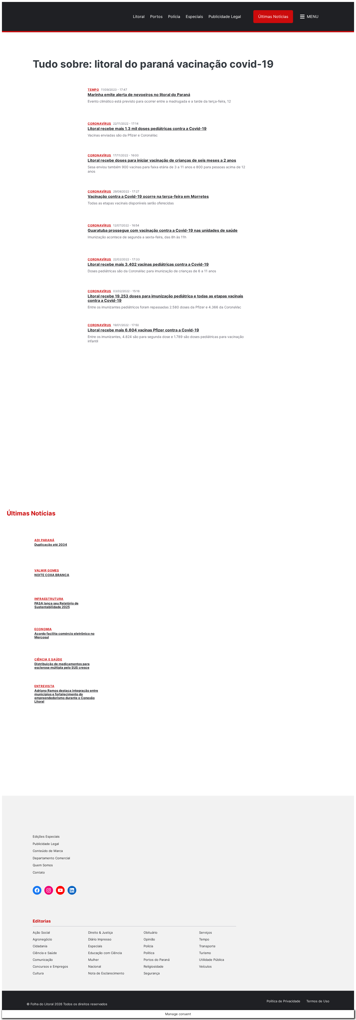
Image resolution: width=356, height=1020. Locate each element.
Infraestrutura (48, 599)
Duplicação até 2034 (50, 544)
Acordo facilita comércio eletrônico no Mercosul (64, 635)
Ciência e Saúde (48, 659)
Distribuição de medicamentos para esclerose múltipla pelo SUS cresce (62, 665)
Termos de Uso (317, 1001)
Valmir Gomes (46, 570)
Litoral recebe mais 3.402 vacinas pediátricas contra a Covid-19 (148, 264)
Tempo (93, 89)
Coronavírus (99, 123)
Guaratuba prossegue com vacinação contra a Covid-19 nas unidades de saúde (163, 230)
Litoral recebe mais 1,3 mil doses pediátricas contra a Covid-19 (147, 128)
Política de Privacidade (283, 1001)
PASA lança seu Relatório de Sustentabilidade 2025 (56, 605)
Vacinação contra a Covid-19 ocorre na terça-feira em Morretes (148, 196)
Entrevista (44, 686)
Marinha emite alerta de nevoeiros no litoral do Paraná (139, 94)
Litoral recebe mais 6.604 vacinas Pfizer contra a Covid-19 (143, 330)
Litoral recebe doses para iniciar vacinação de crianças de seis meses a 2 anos (162, 160)
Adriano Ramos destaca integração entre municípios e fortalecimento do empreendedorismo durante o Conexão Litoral (66, 696)
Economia (43, 629)
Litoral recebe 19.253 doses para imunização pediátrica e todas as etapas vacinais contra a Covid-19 (165, 298)
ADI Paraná (44, 540)
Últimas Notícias (273, 16)
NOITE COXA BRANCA (51, 575)
